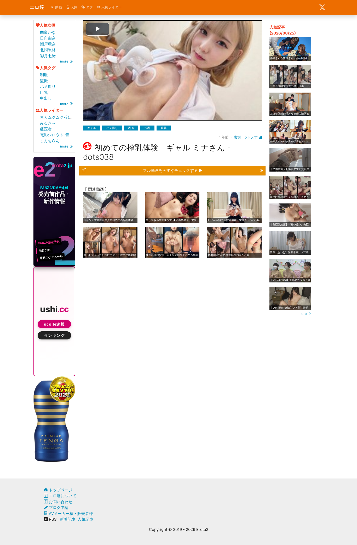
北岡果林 (48, 49)
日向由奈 (48, 38)
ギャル (91, 128)
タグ (89, 7)
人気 (73, 7)
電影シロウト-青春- (57, 134)
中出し (46, 98)
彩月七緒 (48, 55)
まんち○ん (49, 140)
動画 (58, 7)
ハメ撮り (48, 86)
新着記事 (68, 519)
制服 (44, 74)
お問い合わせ (60, 501)
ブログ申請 (58, 507)
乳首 (131, 128)
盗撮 (44, 80)
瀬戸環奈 (48, 44)
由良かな (48, 32)
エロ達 (37, 7)
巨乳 (44, 92)
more (65, 61)
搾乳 (147, 128)
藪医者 (46, 129)
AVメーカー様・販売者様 (70, 513)
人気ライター (111, 7)
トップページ (60, 489)
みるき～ (48, 123)
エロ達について (62, 495)
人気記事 (85, 519)
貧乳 (163, 128)
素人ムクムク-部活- (57, 117)
